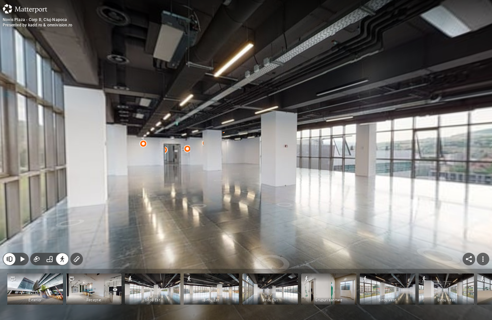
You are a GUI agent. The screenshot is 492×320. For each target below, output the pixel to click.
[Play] (22, 259)
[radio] (36, 259)
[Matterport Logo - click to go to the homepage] (25, 9)
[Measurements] (76, 259)
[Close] (9, 259)
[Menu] (483, 259)
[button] (35, 289)
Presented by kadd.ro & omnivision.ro (37, 25)
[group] (49, 259)
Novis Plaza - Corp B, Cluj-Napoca (35, 19)
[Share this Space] (469, 259)
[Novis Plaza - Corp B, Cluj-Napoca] (246, 160)
